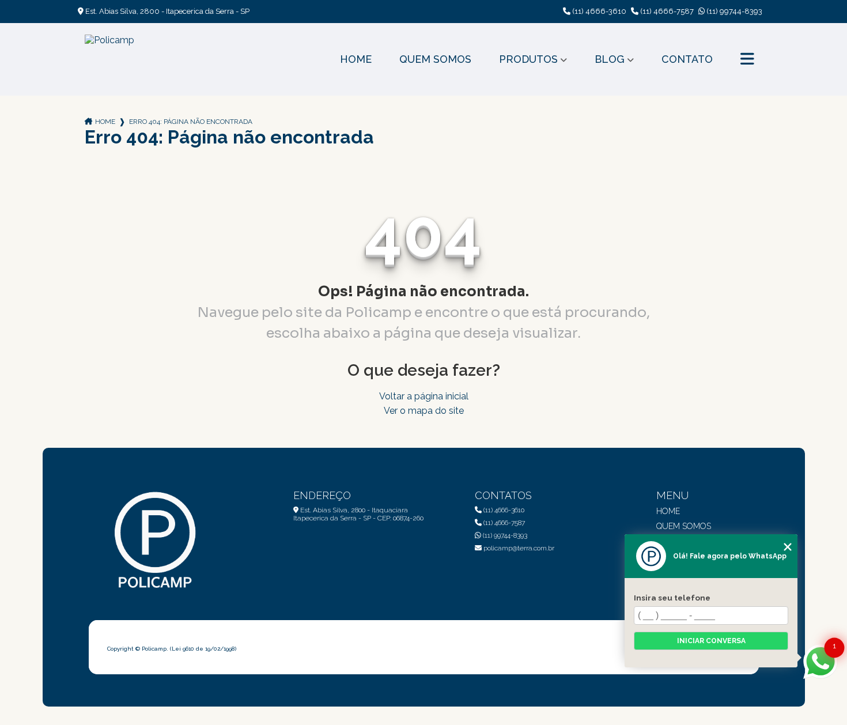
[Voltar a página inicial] (109, 59)
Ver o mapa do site (424, 410)
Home (356, 59)
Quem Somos (435, 59)
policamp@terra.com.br (518, 548)
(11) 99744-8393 (733, 11)
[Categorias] (747, 59)
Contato (687, 59)
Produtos (528, 59)
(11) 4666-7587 (666, 11)
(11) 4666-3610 (598, 11)
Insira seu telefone (672, 597)
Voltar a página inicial (423, 396)
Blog (610, 59)
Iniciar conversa (711, 641)
